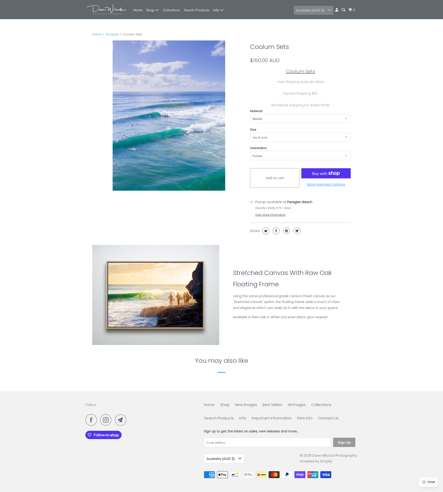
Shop (150, 10)
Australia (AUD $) (310, 10)
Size (253, 129)
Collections (171, 10)
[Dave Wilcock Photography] (106, 9)
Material (256, 111)
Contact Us (328, 418)
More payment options (326, 184)
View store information (270, 215)
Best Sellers (272, 404)
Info (216, 10)
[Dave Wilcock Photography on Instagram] (107, 420)
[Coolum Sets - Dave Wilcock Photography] (168, 115)
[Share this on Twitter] (265, 230)
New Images (246, 404)
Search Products (197, 10)
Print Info (305, 418)
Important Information (272, 418)
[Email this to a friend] (296, 230)
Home (138, 10)
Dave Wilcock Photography (334, 455)
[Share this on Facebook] (276, 230)
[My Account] (337, 10)
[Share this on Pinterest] (286, 230)
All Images (297, 404)
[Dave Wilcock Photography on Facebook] (92, 420)
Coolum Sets (269, 47)
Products (112, 34)
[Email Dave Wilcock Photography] (122, 420)
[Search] (344, 10)
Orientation (258, 148)
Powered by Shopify (316, 461)
